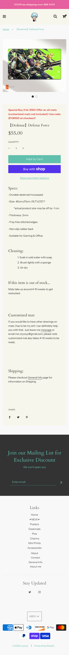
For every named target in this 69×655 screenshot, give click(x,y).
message (46, 330)
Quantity (13, 142)
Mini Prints (34, 543)
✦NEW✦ (34, 519)
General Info (35, 377)
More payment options (34, 178)
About (34, 553)
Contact (35, 557)
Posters (34, 524)
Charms (34, 538)
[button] (33, 96)
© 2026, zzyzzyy (20, 645)
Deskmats (34, 529)
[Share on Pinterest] (27, 417)
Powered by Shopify (44, 645)
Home (6, 29)
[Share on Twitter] (18, 417)
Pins (34, 533)
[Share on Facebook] (10, 417)
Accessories (34, 547)
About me (35, 566)
